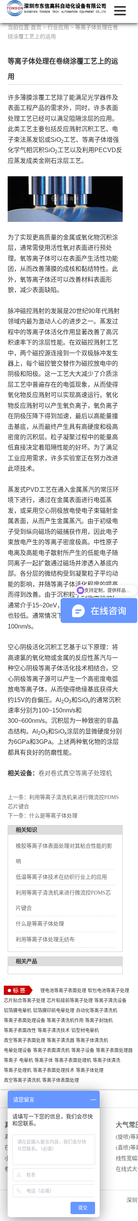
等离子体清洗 (106, 1060)
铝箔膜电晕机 (17, 1010)
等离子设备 (82, 1050)
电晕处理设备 (17, 1050)
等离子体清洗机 (92, 1040)
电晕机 (26, 1060)
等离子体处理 (90, 1070)
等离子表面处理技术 (53, 1070)
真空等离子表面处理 (24, 1040)
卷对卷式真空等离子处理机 (75, 773)
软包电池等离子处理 (108, 990)
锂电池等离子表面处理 (63, 990)
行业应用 (58, 27)
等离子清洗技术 (54, 1030)
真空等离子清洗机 (22, 1080)
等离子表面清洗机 (51, 1050)
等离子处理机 (17, 1070)
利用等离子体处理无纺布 (45, 939)
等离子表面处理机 (72, 1060)
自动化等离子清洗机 (96, 1010)
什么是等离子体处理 (53, 816)
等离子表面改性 (20, 1030)
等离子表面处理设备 (24, 1020)
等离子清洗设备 (110, 1000)
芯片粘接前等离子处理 (70, 1000)
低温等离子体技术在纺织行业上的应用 (61, 877)
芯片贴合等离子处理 (24, 1000)
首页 (36, 27)
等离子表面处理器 (114, 1050)
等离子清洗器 (60, 1040)
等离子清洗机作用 (65, 1020)
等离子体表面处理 (60, 1080)
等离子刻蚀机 (99, 1020)
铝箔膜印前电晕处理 (53, 1010)
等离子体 (43, 1060)
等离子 (11, 1060)
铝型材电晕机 (85, 1030)
